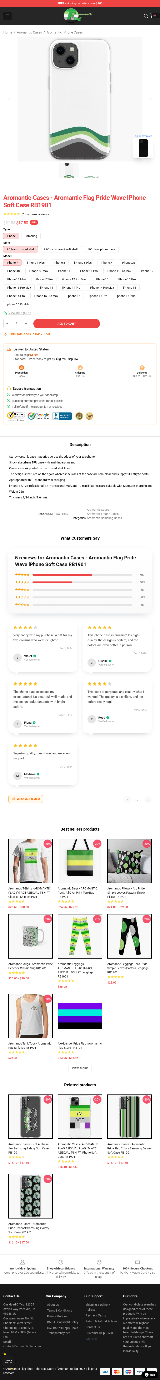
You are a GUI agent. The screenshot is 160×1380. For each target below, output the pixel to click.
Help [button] (152, 1374)
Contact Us (93, 1327)
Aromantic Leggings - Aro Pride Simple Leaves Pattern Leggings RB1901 (128, 968)
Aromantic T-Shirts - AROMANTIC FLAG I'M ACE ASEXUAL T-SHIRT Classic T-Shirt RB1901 (29, 892)
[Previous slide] (9, 99)
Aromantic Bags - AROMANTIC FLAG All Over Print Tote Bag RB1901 (77, 892)
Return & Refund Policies (101, 1321)
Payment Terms (96, 1315)
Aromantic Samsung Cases (104, 518)
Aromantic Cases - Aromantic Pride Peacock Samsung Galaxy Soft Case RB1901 (28, 1228)
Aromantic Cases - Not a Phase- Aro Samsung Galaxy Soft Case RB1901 (28, 1148)
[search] (145, 15)
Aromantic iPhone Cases (65, 32)
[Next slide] (150, 99)
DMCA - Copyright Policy (62, 1322)
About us (53, 1304)
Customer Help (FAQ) (99, 1333)
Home (7, 32)
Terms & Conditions (59, 1310)
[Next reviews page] (148, 800)
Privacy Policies (57, 1316)
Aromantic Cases (29, 32)
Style (6, 242)
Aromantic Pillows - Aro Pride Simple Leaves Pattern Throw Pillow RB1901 (126, 892)
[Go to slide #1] (69, 170)
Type (6, 229)
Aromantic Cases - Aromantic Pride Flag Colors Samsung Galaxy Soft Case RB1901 (129, 1148)
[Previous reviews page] (127, 800)
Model (7, 256)
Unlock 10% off (8, 1361)
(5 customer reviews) (35, 214)
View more (80, 1068)
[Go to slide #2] (91, 170)
